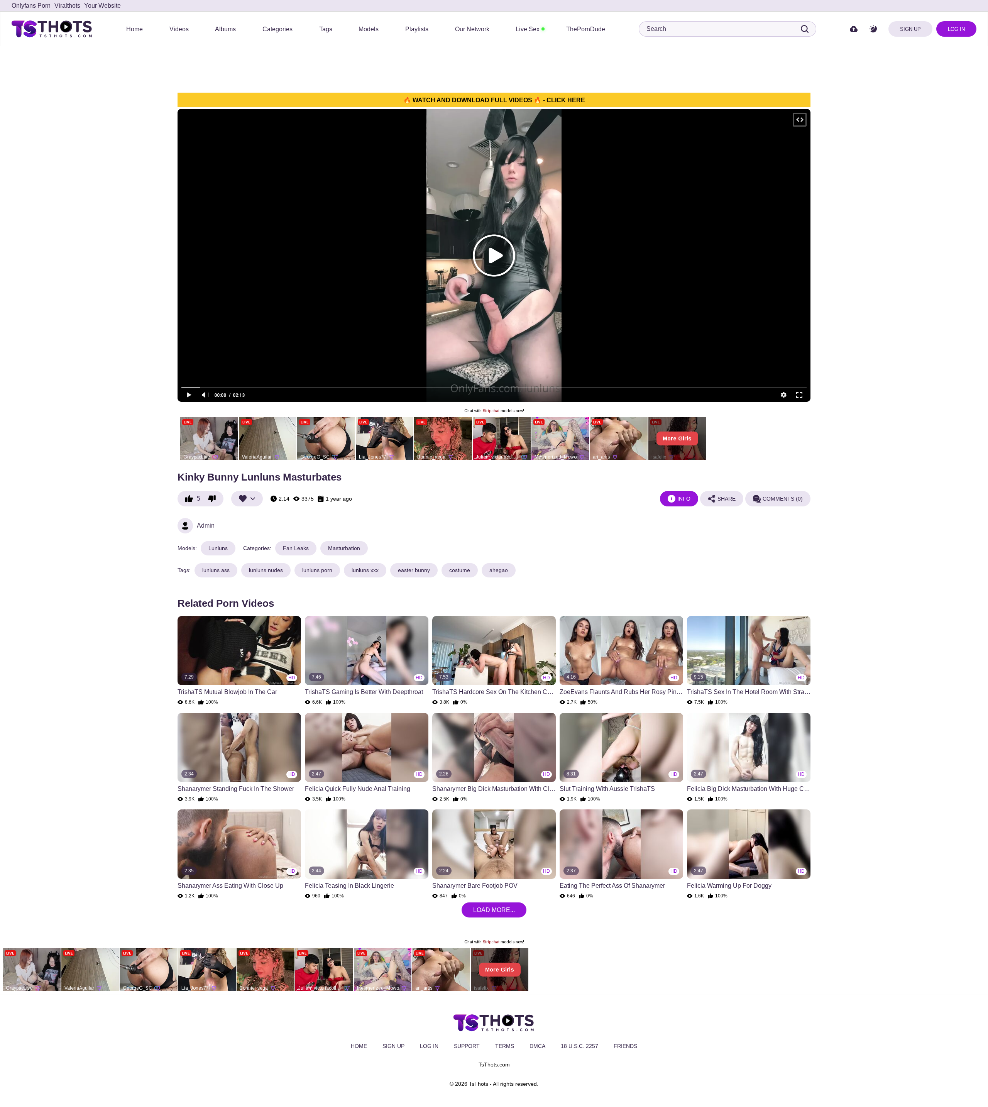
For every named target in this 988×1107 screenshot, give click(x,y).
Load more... (494, 910)
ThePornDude (585, 29)
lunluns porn (317, 570)
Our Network (472, 29)
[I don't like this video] (213, 498)
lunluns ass (216, 570)
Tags (325, 29)
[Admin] (185, 525)
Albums (225, 29)
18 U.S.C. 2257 (579, 1046)
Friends (625, 1046)
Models (369, 29)
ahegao (498, 570)
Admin (206, 525)
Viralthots (67, 5)
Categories (277, 29)
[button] (873, 29)
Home (134, 29)
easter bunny (414, 570)
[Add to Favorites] (247, 498)
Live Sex (528, 29)
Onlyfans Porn (31, 5)
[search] (804, 29)
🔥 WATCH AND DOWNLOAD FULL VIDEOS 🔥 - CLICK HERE (494, 100)
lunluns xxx (365, 570)
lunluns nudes (266, 570)
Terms (504, 1046)
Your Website (102, 5)
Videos (179, 29)
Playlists (416, 29)
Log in (956, 29)
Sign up (910, 29)
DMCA (537, 1046)
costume (459, 570)
